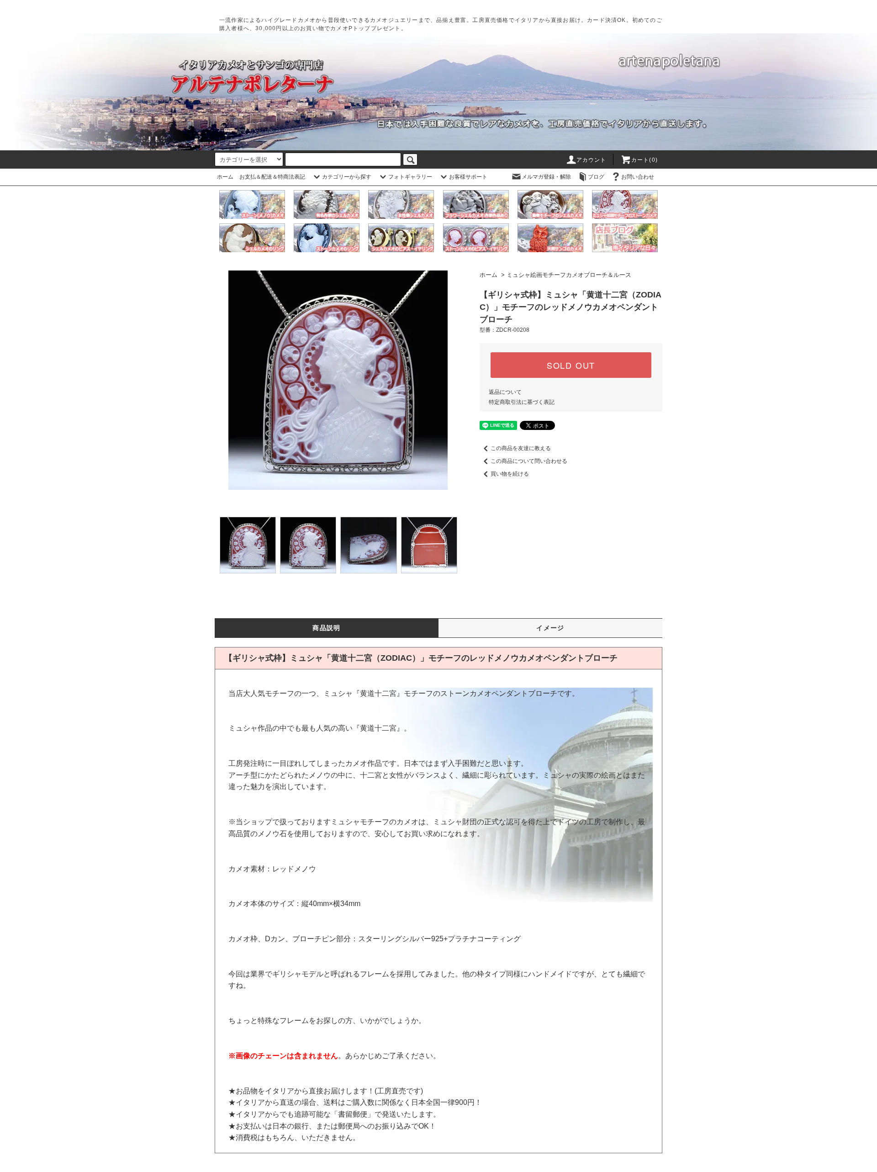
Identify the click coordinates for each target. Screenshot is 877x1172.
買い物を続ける (510, 474)
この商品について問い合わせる (529, 461)
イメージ (550, 627)
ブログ (596, 177)
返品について (505, 392)
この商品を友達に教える (521, 448)
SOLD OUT (571, 365)
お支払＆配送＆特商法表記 (272, 177)
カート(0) (644, 160)
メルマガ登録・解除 (546, 177)
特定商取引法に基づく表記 (522, 402)
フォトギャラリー (410, 177)
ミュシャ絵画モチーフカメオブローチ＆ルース (569, 274)
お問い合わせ (637, 177)
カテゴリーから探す (346, 177)
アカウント (591, 160)
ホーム (225, 177)
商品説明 (326, 627)
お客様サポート (468, 177)
